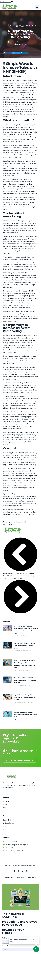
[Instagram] (18, 871)
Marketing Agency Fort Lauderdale (14, 522)
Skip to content (5, 2)
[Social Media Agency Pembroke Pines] (12, 532)
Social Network (29, 25)
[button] (37, 7)
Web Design (20, 27)
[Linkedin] (26, 871)
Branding (8, 25)
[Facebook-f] (14, 871)
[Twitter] (22, 871)
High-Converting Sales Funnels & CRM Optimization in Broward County (24, 645)
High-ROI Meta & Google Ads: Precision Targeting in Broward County (24, 697)
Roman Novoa (10, 524)
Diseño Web (17, 25)
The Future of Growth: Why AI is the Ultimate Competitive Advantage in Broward (25, 680)
